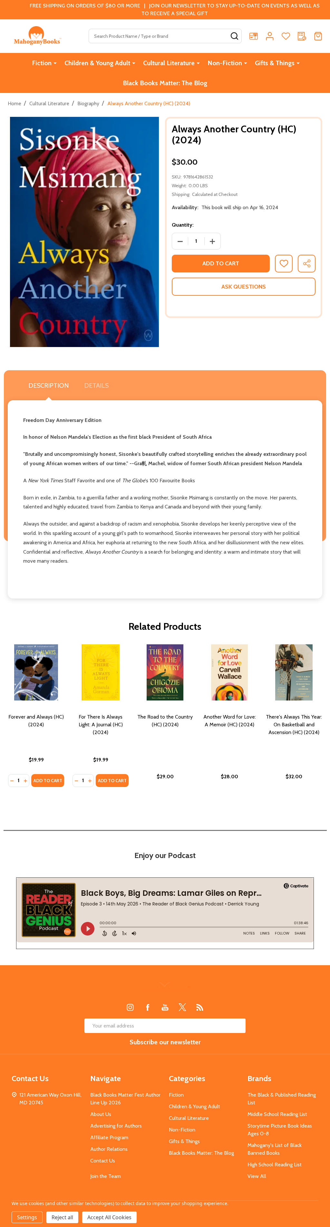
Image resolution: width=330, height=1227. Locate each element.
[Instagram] (130, 1007)
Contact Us (102, 1161)
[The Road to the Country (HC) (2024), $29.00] (165, 672)
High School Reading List (275, 1164)
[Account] (270, 36)
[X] (182, 1007)
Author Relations (109, 1149)
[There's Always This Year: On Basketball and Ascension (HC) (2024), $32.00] (294, 672)
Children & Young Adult (97, 63)
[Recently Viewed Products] (302, 36)
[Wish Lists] (286, 36)
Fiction (42, 63)
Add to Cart (220, 263)
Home (14, 103)
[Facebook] (147, 1007)
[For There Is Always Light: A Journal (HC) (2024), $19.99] (101, 672)
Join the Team (105, 1176)
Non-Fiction (225, 63)
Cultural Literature (169, 63)
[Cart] (318, 36)
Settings (27, 1217)
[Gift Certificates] (253, 36)
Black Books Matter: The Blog (165, 83)
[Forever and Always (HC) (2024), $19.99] (36, 672)
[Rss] (200, 1007)
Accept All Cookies (109, 1217)
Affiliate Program (109, 1137)
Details (96, 385)
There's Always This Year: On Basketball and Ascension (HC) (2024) (294, 724)
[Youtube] (165, 1007)
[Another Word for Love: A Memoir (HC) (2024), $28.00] (229, 672)
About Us (100, 1114)
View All (257, 1176)
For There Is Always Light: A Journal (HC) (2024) (101, 724)
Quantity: (183, 225)
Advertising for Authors (116, 1126)
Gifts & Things (275, 63)
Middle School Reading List (277, 1114)
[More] (55, 63)
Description (48, 385)
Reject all (62, 1217)
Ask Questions (243, 286)
